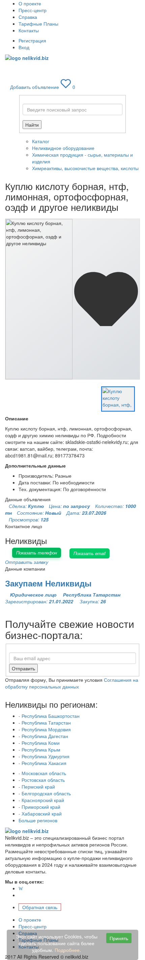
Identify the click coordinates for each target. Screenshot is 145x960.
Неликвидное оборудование (63, 148)
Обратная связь (39, 907)
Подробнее (67, 950)
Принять (119, 938)
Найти (32, 124)
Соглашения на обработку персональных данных (71, 683)
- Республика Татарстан (45, 722)
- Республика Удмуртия (44, 756)
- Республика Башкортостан (49, 715)
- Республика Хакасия (42, 763)
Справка (28, 16)
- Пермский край (37, 786)
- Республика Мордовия (45, 729)
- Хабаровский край (40, 813)
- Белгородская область (45, 793)
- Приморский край (39, 806)
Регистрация (32, 40)
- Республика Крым (39, 749)
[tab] (118, 399)
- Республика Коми (39, 742)
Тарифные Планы (38, 23)
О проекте (30, 3)
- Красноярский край (41, 800)
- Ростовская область (42, 779)
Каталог (40, 141)
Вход (24, 47)
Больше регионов (38, 820)
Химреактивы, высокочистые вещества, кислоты (85, 168)
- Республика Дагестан (43, 736)
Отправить (23, 668)
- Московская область (42, 773)
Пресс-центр (33, 10)
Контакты (29, 30)
